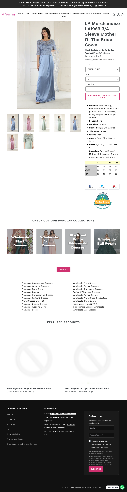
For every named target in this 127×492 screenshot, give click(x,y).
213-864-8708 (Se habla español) (75, 5)
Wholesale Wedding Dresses (35, 286)
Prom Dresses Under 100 (85, 304)
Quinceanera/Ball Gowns (81, 13)
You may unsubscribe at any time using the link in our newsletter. (100, 452)
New (28, 13)
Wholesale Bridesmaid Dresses (87, 289)
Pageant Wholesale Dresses (86, 292)
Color (88, 64)
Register (95, 50)
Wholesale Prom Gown (33, 289)
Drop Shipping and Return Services (22, 444)
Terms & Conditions (15, 439)
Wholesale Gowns (30, 292)
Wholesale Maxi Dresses (84, 310)
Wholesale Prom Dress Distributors (90, 298)
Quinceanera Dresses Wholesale (88, 307)
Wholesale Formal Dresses (85, 286)
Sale (63, 16)
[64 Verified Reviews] (102, 210)
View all (63, 270)
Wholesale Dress (30, 310)
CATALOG (20, 13)
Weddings (96, 13)
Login (105, 50)
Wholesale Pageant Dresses (35, 298)
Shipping (89, 59)
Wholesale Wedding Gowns (35, 307)
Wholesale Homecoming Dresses (37, 295)
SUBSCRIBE (96, 469)
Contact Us (11, 419)
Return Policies (13, 434)
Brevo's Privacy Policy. (106, 464)
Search (10, 414)
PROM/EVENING (37, 13)
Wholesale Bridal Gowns (84, 301)
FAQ (8, 429)
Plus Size (106, 13)
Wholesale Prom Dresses (85, 283)
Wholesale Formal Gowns (85, 295)
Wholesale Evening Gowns (34, 304)
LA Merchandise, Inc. (76, 487)
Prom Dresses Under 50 (33, 301)
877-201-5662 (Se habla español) (38, 5)
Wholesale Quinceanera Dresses (37, 283)
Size (87, 74)
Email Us (101, 5)
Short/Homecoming (51, 13)
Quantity (89, 84)
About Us (11, 424)
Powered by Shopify (93, 487)
